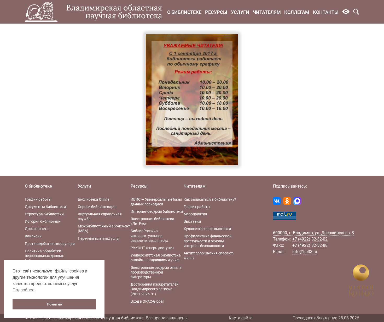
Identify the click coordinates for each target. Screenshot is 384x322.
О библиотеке (184, 12)
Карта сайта (241, 317)
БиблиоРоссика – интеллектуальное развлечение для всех (149, 235)
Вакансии (33, 236)
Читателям (267, 12)
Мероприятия (195, 214)
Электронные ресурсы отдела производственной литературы (156, 272)
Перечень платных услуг (99, 238)
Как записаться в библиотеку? (210, 199)
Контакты (326, 12)
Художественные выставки (207, 229)
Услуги (240, 12)
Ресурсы (216, 12)
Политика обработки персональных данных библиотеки (44, 256)
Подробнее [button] (23, 290)
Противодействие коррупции (50, 244)
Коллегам (296, 12)
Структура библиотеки (44, 214)
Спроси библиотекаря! (97, 207)
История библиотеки (42, 221)
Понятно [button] (54, 304)
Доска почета (37, 229)
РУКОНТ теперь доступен (152, 248)
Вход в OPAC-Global (147, 301)
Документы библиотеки (45, 207)
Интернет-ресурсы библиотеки (157, 211)
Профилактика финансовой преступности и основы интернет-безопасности (207, 241)
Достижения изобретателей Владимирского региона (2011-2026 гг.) (154, 289)
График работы (38, 199)
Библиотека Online (93, 199)
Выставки (192, 221)
